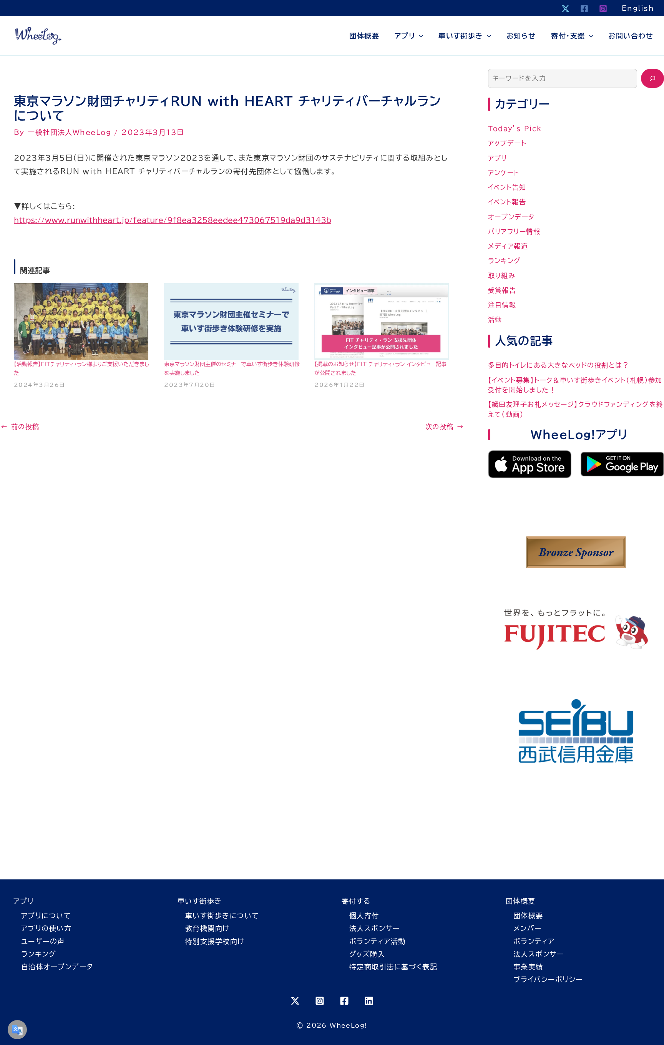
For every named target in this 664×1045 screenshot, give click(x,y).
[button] (419, 35)
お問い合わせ (630, 35)
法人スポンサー (374, 928)
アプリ (405, 35)
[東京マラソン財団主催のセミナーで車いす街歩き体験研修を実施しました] (232, 321)
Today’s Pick (515, 128)
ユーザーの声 (43, 941)
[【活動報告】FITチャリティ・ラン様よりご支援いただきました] (82, 321)
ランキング (504, 260)
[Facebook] (584, 9)
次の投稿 (444, 426)
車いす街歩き (460, 35)
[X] (565, 9)
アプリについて (46, 915)
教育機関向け (207, 928)
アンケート (504, 172)
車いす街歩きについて (222, 915)
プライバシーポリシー (548, 979)
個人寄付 (364, 915)
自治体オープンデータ (57, 966)
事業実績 (528, 966)
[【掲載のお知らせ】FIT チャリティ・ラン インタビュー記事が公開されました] (382, 321)
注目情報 (502, 305)
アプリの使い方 (46, 928)
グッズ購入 (367, 953)
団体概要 (364, 35)
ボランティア (534, 941)
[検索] (652, 78)
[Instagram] (603, 9)
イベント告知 (507, 187)
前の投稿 (20, 426)
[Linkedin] (369, 1000)
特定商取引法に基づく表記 (393, 966)
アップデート (507, 143)
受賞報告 (502, 290)
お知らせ (521, 35)
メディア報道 (508, 246)
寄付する (356, 900)
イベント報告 (507, 202)
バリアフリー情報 (514, 231)
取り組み (502, 275)
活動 (495, 319)
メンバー (527, 928)
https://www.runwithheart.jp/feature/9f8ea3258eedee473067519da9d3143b (172, 220)
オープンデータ (511, 217)
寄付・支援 (568, 35)
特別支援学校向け (215, 941)
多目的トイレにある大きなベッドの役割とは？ (558, 365)
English (638, 8)
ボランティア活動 (377, 941)
